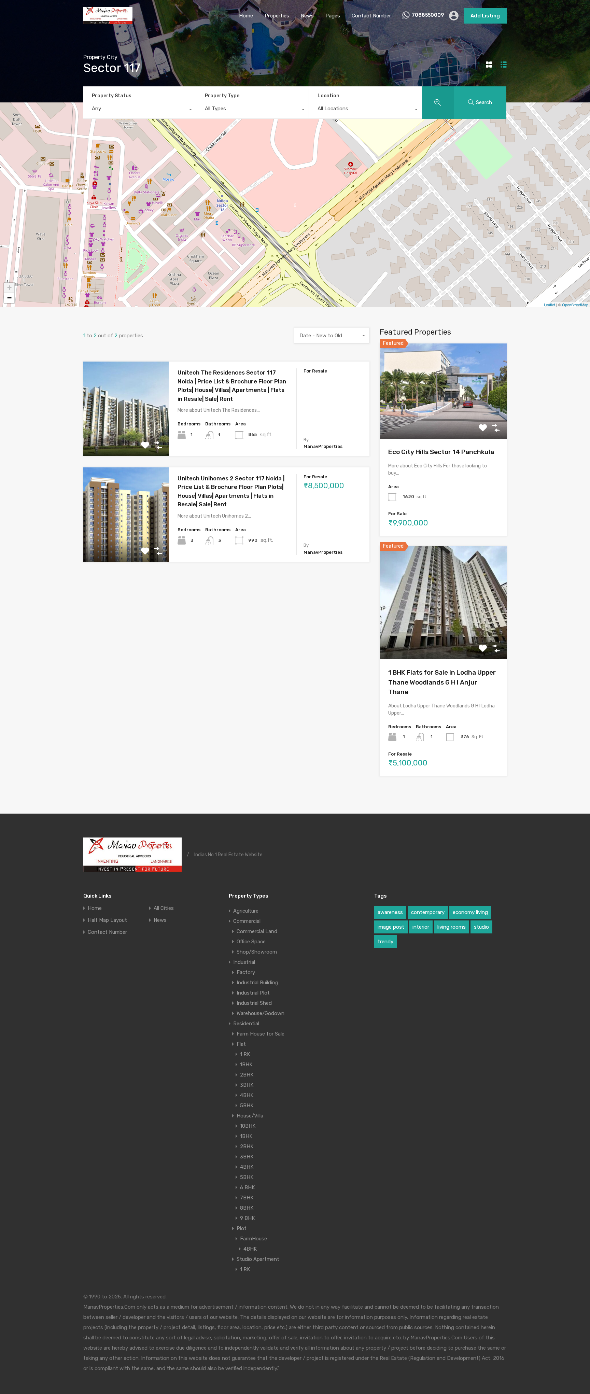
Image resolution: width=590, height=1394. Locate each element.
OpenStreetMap (575, 304)
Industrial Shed (254, 1003)
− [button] (9, 298)
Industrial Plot (253, 993)
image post (391, 927)
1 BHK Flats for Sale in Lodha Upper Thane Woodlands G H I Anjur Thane (442, 682)
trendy (385, 942)
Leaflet (549, 304)
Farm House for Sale (260, 1034)
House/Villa (250, 1116)
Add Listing (485, 16)
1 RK (245, 1054)
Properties (277, 16)
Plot (242, 1228)
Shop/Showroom (257, 952)
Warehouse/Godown (260, 1013)
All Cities (164, 908)
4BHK (246, 1095)
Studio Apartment (258, 1259)
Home (246, 16)
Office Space (251, 942)
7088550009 (428, 15)
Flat (241, 1044)
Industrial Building (257, 983)
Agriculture (245, 911)
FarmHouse (253, 1239)
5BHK (246, 1105)
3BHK (246, 1085)
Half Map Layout (107, 920)
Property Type (222, 96)
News (307, 16)
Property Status (111, 96)
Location (328, 96)
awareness (390, 912)
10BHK (247, 1126)
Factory (246, 972)
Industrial (244, 962)
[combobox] (139, 110)
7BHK (246, 1198)
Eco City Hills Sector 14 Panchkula (441, 452)
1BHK (246, 1064)
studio (481, 927)
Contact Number (371, 16)
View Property (126, 437)
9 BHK (247, 1218)
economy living (470, 912)
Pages (332, 16)
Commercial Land (257, 931)
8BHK (246, 1208)
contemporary (428, 912)
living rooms (451, 927)
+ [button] (9, 287)
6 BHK (247, 1187)
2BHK (246, 1075)
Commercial (247, 921)
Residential (246, 1023)
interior (420, 927)
